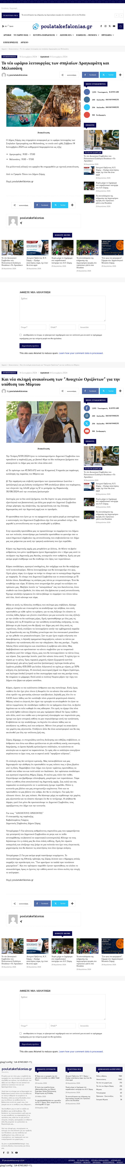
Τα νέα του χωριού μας (93, 152)
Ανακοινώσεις (13, 49)
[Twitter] (110, 26)
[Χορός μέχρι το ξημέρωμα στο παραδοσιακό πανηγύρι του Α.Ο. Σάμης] (89, 186)
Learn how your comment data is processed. (81, 353)
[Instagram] (105, 26)
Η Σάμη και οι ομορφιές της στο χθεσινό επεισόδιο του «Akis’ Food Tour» (47, 1078)
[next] (121, 15)
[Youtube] (114, 26)
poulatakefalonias (18, 75)
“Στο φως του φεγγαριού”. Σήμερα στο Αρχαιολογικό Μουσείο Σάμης (112, 260)
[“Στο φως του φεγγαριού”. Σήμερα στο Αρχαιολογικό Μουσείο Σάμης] (112, 247)
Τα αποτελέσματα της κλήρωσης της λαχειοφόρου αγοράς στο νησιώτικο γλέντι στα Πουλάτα (53, 15)
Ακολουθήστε (112, 100)
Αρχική (4, 49)
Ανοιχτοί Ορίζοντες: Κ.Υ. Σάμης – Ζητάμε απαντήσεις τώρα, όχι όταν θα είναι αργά (107, 171)
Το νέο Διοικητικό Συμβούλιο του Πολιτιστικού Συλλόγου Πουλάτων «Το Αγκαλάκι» (99, 158)
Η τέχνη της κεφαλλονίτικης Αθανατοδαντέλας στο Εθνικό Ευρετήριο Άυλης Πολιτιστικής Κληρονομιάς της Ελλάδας (45, 1090)
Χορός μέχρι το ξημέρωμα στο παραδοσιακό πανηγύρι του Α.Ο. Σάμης (107, 185)
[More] (120, 75)
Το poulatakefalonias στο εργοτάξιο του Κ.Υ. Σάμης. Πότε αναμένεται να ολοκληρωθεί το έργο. (48, 1102)
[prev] (116, 15)
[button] (120, 26)
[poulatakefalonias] (4, 75)
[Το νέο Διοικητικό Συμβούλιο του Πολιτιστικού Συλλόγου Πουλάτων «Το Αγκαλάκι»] (101, 140)
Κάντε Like (114, 92)
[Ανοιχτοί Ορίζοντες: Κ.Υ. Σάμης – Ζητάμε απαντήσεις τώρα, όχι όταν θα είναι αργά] (89, 170)
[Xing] (21, 222)
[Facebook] (101, 26)
